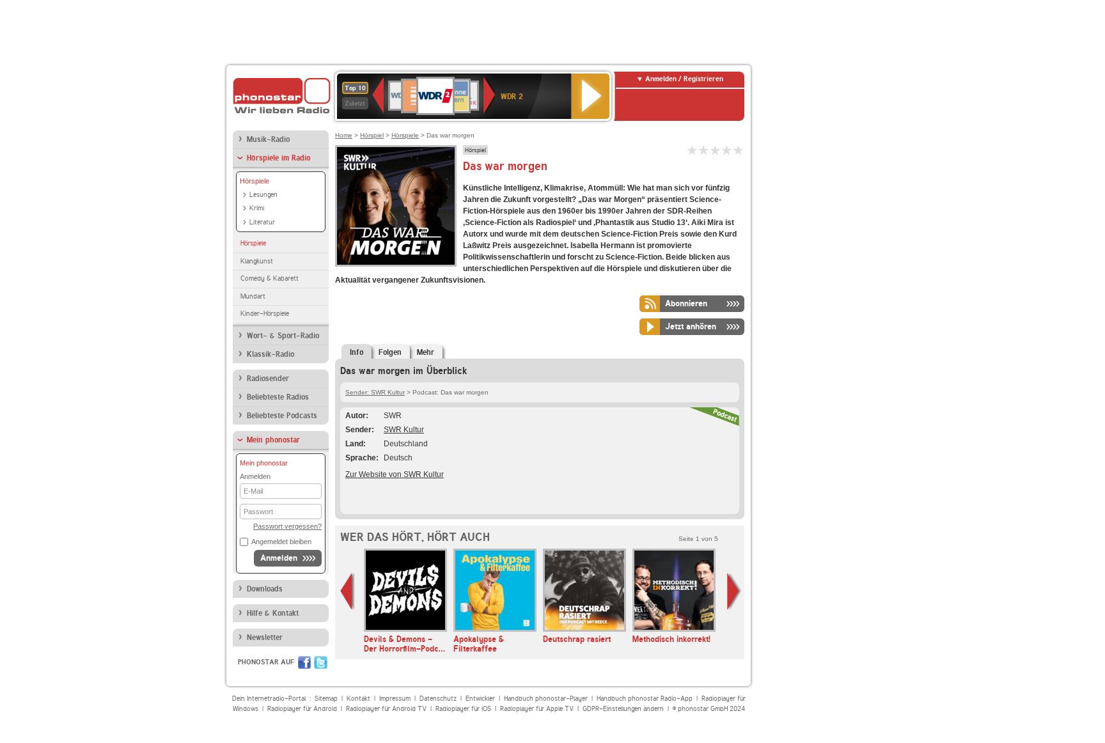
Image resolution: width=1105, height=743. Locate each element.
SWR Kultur (404, 429)
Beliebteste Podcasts (282, 415)
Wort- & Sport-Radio (283, 335)
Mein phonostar (273, 439)
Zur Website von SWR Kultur (394, 474)
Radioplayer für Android (302, 709)
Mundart (252, 296)
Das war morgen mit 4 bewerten (727, 150)
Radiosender (268, 378)
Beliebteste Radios (278, 397)
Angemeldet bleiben (281, 541)
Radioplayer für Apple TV (537, 709)
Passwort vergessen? (287, 526)
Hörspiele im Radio (278, 157)
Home (343, 135)
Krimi (256, 208)
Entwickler (480, 698)
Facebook (304, 662)
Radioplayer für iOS (463, 709)
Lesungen (263, 195)
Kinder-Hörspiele (264, 313)
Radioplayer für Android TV (386, 709)
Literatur (262, 222)
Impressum (395, 698)
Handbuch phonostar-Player (546, 698)
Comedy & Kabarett (269, 278)
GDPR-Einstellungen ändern (623, 709)
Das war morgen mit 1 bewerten (692, 150)
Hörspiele (254, 181)
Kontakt (358, 698)
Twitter (320, 662)
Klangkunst (256, 261)
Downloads (265, 588)
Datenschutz (438, 698)
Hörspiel (372, 135)
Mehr (425, 352)
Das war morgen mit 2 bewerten (704, 150)
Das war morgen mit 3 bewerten (715, 150)
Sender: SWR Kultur (375, 392)
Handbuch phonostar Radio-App (645, 698)
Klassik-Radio (270, 354)
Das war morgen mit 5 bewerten (738, 150)
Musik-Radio (268, 139)
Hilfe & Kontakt (273, 613)
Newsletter (265, 637)
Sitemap (326, 698)
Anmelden (278, 558)
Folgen (390, 352)
